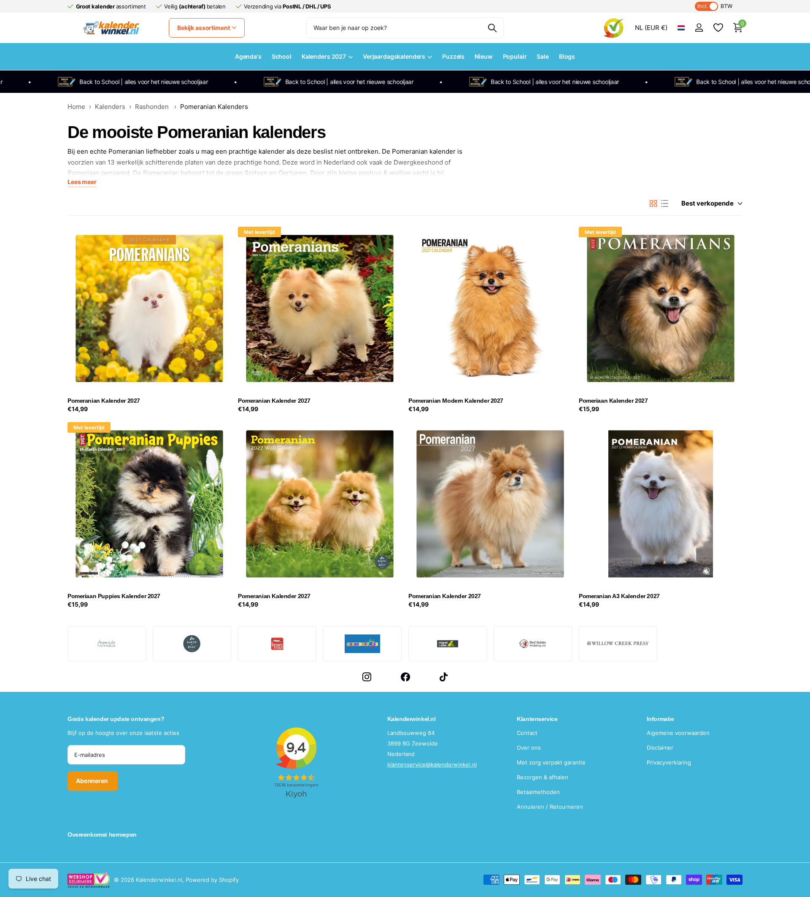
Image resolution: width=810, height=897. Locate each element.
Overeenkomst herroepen (102, 834)
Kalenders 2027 (324, 56)
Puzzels (453, 56)
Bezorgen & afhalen (542, 777)
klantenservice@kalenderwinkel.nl (432, 764)
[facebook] (405, 676)
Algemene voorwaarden (678, 732)
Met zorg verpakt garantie (551, 762)
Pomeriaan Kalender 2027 (613, 400)
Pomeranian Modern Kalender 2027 (455, 400)
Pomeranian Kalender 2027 (104, 400)
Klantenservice (537, 718)
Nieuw (483, 56)
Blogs (567, 56)
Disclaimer (660, 747)
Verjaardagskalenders (394, 56)
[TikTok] (444, 676)
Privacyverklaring (669, 762)
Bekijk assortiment (204, 27)
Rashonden (152, 107)
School (282, 56)
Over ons (529, 747)
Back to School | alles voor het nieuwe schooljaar (118, 81)
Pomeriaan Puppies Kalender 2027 (114, 596)
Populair (515, 56)
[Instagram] (366, 676)
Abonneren (92, 780)
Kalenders (110, 107)
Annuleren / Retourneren (550, 806)
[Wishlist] (718, 27)
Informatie (660, 718)
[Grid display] (653, 203)
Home (76, 107)
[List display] (664, 203)
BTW (714, 6)
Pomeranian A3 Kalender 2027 (619, 596)
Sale (542, 56)
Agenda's (248, 56)
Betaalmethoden (538, 792)
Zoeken (492, 27)
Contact (527, 732)
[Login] (699, 27)
